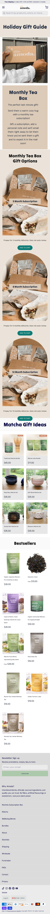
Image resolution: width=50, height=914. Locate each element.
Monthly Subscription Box (12, 805)
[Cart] (45, 7)
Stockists (5, 839)
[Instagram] (6, 888)
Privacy (5, 881)
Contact (5, 874)
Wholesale (6, 853)
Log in (6, 898)
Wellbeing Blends (9, 818)
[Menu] (4, 7)
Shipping (5, 846)
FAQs (4, 867)
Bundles (5, 825)
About (4, 832)
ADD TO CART (25, 247)
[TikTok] (3, 888)
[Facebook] (10, 888)
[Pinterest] (13, 888)
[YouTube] (17, 888)
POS (3, 911)
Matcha (5, 811)
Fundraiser (6, 860)
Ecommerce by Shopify (14, 911)
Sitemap (4, 892)
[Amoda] (25, 7)
